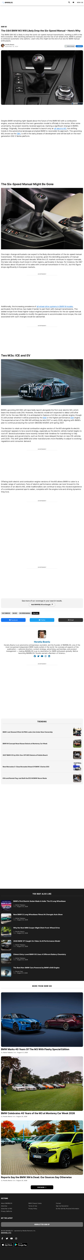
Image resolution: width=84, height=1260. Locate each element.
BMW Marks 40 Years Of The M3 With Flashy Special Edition (35, 1049)
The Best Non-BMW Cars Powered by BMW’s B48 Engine (36, 968)
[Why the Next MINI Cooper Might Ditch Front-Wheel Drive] (6, 928)
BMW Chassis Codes (35, 1203)
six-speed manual (24, 613)
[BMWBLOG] (42, 1233)
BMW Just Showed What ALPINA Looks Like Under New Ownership (28, 732)
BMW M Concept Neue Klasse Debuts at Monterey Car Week (25, 744)
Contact (58, 1203)
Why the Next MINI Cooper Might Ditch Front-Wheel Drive (36, 928)
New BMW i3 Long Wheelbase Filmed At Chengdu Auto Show (38, 914)
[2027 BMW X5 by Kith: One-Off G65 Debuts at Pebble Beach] (77, 752)
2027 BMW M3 (6, 613)
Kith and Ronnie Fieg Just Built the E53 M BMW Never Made (25, 778)
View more (41, 1187)
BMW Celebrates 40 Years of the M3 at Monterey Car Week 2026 (38, 1113)
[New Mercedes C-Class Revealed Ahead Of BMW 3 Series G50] (77, 764)
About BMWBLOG (6, 1203)
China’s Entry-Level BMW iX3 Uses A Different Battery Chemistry (39, 954)
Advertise (4, 1206)
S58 (72, 418)
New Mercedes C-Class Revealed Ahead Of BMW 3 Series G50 (26, 767)
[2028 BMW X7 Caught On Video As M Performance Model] (6, 941)
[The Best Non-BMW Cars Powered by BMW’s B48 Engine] (6, 968)
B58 (45, 418)
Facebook (14, 620)
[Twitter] (38, 656)
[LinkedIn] (49, 656)
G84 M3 (15, 613)
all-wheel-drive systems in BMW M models (55, 306)
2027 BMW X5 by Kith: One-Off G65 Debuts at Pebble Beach (25, 755)
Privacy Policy (32, 1208)
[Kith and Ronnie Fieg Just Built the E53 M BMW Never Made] (77, 775)
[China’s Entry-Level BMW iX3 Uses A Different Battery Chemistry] (6, 954)
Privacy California (6, 1211)
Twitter (42, 620)
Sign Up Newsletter (62, 1206)
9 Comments (79, 46)
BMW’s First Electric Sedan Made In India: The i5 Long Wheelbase (39, 901)
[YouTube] (42, 656)
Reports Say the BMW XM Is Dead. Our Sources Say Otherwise (36, 1177)
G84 (18, 133)
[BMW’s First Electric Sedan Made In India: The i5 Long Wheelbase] (6, 901)
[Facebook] (35, 656)
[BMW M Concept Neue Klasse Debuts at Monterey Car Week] (77, 740)
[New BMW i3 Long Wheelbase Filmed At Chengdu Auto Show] (6, 914)
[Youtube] (12, 1239)
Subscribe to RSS (6, 1208)
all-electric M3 (60, 128)
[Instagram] (45, 656)
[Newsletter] (73, 2)
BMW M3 (4, 27)
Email (72, 620)
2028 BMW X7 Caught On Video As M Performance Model (36, 941)
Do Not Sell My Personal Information (67, 1208)
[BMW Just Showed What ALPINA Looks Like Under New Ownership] (77, 729)
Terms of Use (32, 1206)
